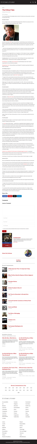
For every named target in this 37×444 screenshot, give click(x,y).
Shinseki (19, 151)
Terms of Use (22, 442)
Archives (13, 442)
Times (5, 123)
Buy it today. (15, 242)
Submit (4, 231)
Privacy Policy (27, 442)
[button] (30, 2)
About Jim (10, 442)
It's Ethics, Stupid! (7, 2)
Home (7, 442)
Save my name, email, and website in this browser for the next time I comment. (16, 228)
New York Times (16, 74)
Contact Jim (18, 442)
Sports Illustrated (15, 61)
